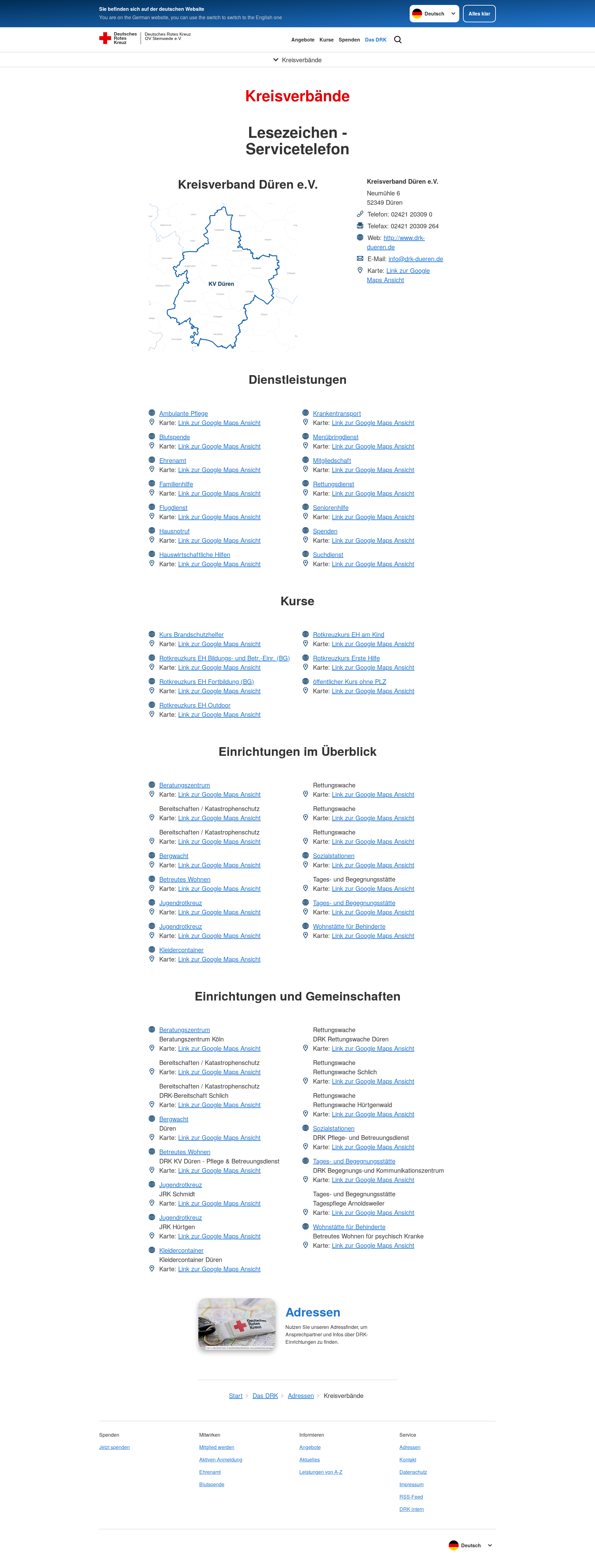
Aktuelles (309, 1459)
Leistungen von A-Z (320, 1471)
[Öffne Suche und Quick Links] (398, 40)
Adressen (313, 1311)
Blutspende (174, 436)
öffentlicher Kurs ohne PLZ (349, 681)
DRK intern (411, 1509)
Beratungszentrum (184, 784)
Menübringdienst (336, 436)
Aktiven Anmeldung (220, 1459)
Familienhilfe (176, 483)
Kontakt (407, 1459)
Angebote (303, 39)
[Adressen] (236, 1324)
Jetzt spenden (114, 1447)
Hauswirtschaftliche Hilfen (194, 554)
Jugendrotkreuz (180, 902)
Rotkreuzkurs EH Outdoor (195, 704)
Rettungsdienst (333, 483)
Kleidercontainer (181, 949)
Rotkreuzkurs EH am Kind (348, 634)
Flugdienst (173, 507)
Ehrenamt (172, 460)
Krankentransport (337, 413)
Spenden (349, 39)
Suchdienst (328, 554)
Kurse (327, 39)
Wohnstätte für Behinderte (349, 926)
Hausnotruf (174, 530)
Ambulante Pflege (183, 413)
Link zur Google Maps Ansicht (398, 275)
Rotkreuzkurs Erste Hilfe (346, 657)
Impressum (411, 1484)
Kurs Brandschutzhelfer (191, 634)
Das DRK (376, 39)
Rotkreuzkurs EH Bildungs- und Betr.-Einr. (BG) (224, 657)
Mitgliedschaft (332, 460)
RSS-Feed (411, 1496)
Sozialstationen (334, 855)
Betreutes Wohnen (184, 878)
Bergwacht (173, 855)
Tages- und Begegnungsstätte (354, 902)
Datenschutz (413, 1471)
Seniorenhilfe (331, 507)
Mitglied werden (216, 1447)
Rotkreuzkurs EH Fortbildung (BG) (206, 681)
